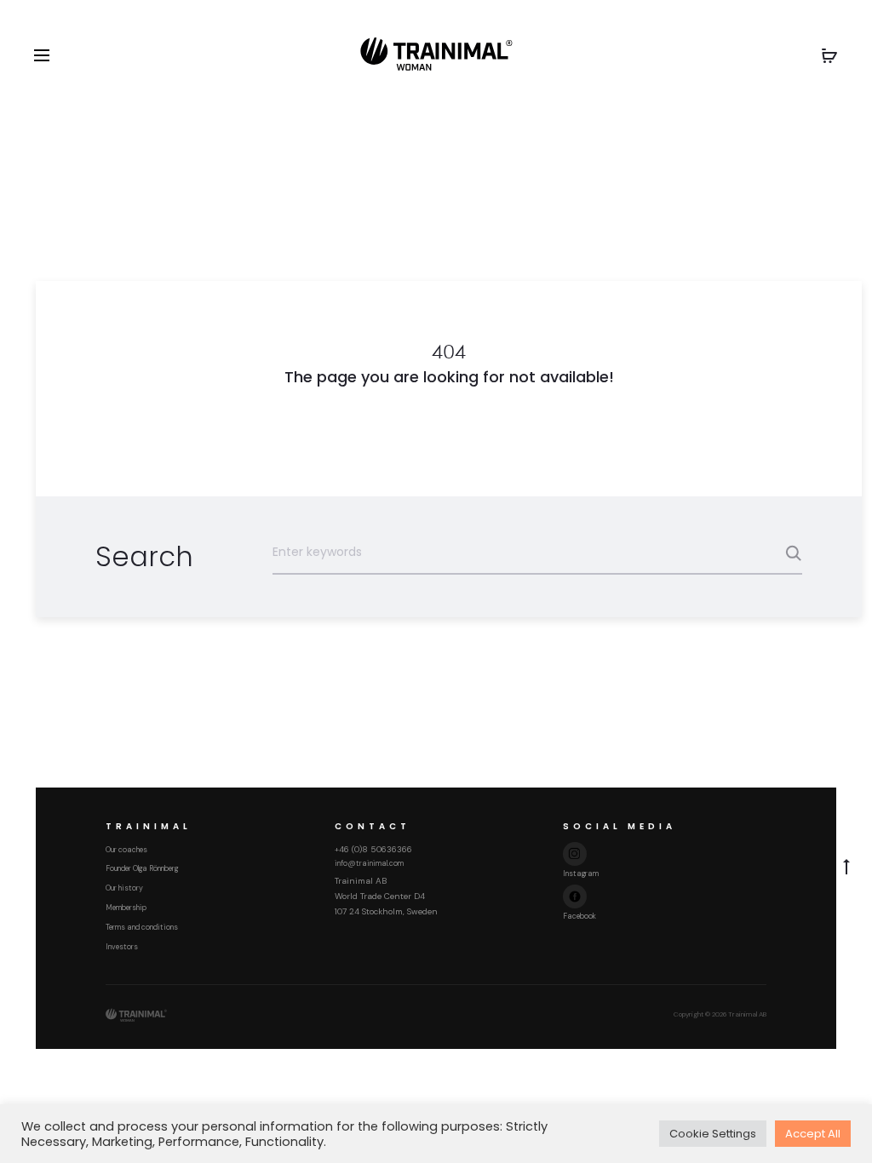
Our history (124, 888)
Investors (122, 947)
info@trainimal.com (369, 863)
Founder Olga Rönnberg (142, 868)
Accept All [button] (812, 1134)
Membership (126, 907)
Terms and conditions (142, 927)
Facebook (579, 916)
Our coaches (126, 850)
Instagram (581, 873)
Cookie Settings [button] (712, 1134)
